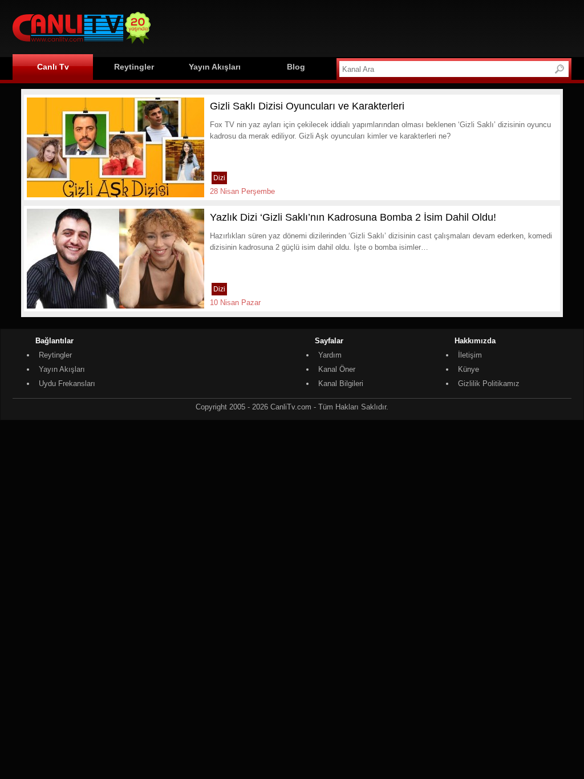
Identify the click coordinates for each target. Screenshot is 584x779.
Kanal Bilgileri (340, 383)
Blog (296, 66)
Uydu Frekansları (67, 383)
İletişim (470, 355)
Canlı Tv (53, 66)
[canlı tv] (82, 45)
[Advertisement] (363, 26)
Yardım (330, 355)
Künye (468, 369)
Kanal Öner (336, 369)
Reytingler (134, 66)
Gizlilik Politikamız (489, 383)
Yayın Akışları (215, 66)
